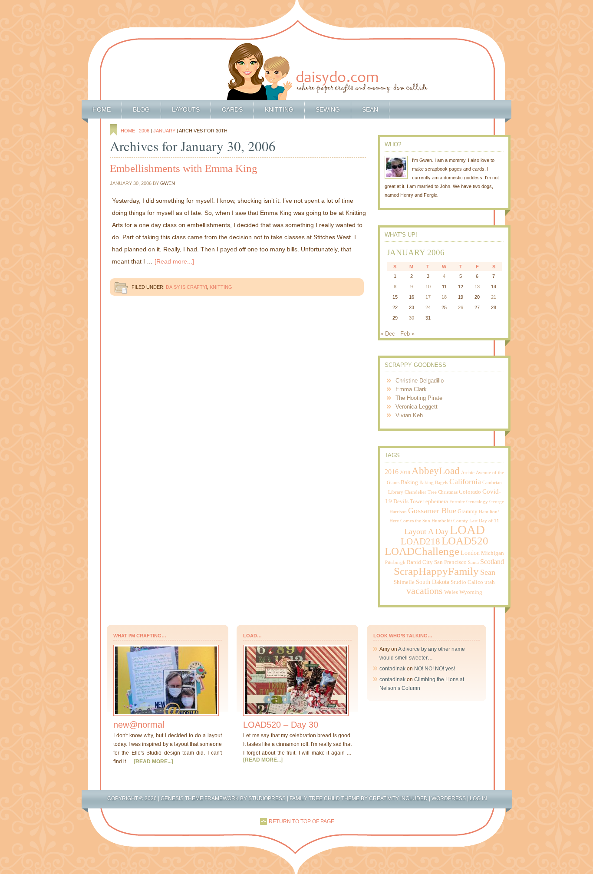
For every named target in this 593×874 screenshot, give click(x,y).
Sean (370, 109)
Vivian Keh (409, 415)
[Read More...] (153, 762)
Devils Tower (408, 501)
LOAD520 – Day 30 (280, 724)
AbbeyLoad (436, 470)
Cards (232, 109)
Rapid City (420, 562)
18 (444, 297)
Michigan (492, 553)
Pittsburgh (395, 562)
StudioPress (267, 798)
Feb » (407, 333)
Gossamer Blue (432, 510)
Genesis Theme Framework (200, 798)
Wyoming (470, 592)
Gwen (167, 183)
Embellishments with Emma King (183, 168)
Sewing (328, 109)
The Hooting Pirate (418, 398)
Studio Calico (467, 582)
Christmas (448, 492)
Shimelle (404, 582)
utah (489, 582)
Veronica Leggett (416, 406)
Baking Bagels (433, 482)
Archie (467, 472)
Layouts (186, 109)
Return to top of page (301, 821)
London (470, 552)
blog (141, 109)
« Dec (387, 333)
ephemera (436, 501)
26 (460, 307)
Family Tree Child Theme (324, 798)
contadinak (392, 669)
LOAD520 (464, 541)
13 (477, 286)
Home (101, 109)
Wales (451, 592)
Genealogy (477, 501)
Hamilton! (489, 511)
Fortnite (457, 501)
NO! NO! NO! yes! (434, 669)
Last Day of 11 (484, 520)
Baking (409, 482)
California (465, 481)
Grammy (468, 511)
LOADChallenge (422, 551)
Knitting (279, 109)
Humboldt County (450, 520)
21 (493, 297)
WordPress (449, 798)
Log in (478, 798)
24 (428, 307)
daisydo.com (296, 50)
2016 (392, 472)
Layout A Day (426, 531)
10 (428, 286)
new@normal (138, 724)
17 (428, 297)
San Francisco (450, 562)
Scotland (492, 561)
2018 (405, 472)
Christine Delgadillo (419, 380)
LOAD (467, 530)
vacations (424, 590)
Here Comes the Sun (409, 520)
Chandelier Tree (421, 492)
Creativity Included (398, 798)
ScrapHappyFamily (436, 571)
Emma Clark (411, 389)
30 (411, 317)
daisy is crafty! (186, 287)
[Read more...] (174, 261)
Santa (473, 562)
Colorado (470, 492)
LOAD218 (420, 541)
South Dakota (432, 581)
